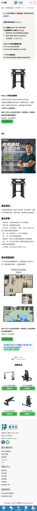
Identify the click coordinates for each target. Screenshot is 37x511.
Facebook (4, 460)
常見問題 (4, 473)
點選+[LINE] (17, 36)
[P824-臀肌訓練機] (27, 401)
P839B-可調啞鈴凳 (9, 411)
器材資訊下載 (5, 484)
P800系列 (18, 8)
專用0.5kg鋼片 (13, 30)
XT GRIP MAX (20, 27)
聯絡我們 (4, 457)
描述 (2, 133)
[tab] (18, 133)
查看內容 (9, 388)
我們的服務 (4, 454)
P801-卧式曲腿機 (27, 385)
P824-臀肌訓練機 (27, 411)
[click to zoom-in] (18, 79)
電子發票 (4, 476)
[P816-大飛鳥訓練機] (9, 375)
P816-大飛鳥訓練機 (9, 385)
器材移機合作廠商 (6, 496)
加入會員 (6, 13)
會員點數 (4, 479)
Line (2, 462)
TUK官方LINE (7, 121)
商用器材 (23, 359)
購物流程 (4, 470)
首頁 (2, 8)
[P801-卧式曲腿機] (27, 375)
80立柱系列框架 (13, 46)
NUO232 (8, 33)
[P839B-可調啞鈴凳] (9, 401)
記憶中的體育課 (6, 451)
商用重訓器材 (9, 8)
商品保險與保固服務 (7, 493)
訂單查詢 (4, 482)
